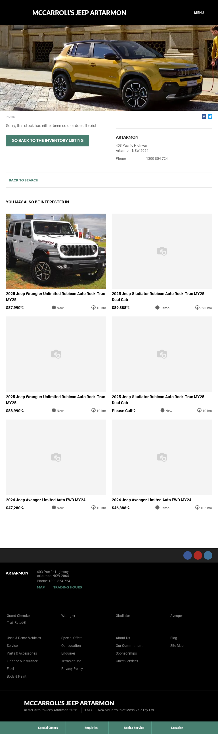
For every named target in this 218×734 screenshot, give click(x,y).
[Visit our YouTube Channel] (198, 555)
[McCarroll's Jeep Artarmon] (14, 13)
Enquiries (68, 653)
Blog (173, 638)
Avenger (176, 616)
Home (11, 116)
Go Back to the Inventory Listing (47, 140)
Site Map (177, 646)
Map (41, 587)
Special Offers (71, 638)
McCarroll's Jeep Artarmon (79, 13)
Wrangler (68, 616)
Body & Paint (16, 676)
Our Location (71, 646)
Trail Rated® (16, 623)
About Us (123, 638)
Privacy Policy (72, 669)
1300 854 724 (157, 159)
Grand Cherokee (19, 616)
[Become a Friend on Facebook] (187, 555)
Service (12, 646)
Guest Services (127, 661)
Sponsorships (126, 653)
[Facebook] (204, 116)
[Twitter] (210, 116)
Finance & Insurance (22, 661)
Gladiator (123, 616)
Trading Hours (67, 587)
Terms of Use (71, 661)
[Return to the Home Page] (14, 705)
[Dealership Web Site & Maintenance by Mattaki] (203, 706)
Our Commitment (129, 646)
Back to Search (23, 180)
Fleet (10, 669)
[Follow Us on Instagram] (208, 555)
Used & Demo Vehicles (24, 638)
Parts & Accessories (22, 653)
